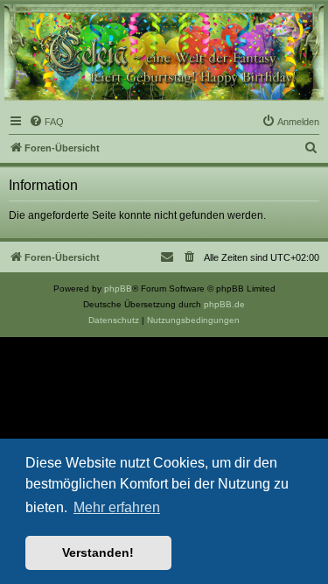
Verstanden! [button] (98, 552)
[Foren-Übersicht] (164, 52)
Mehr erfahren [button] (116, 507)
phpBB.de (224, 304)
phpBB (118, 288)
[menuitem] (46, 121)
